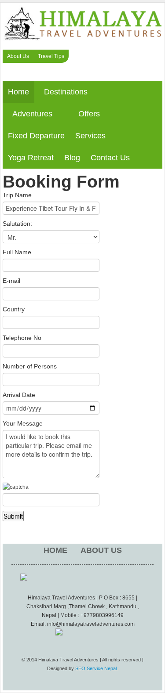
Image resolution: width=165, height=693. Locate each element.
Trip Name (17, 195)
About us (101, 550)
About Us (18, 56)
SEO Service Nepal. (96, 668)
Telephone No (22, 337)
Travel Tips (51, 56)
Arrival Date (19, 394)
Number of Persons (30, 366)
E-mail (11, 280)
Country (14, 309)
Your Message (23, 423)
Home (55, 550)
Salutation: (17, 223)
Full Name (17, 252)
